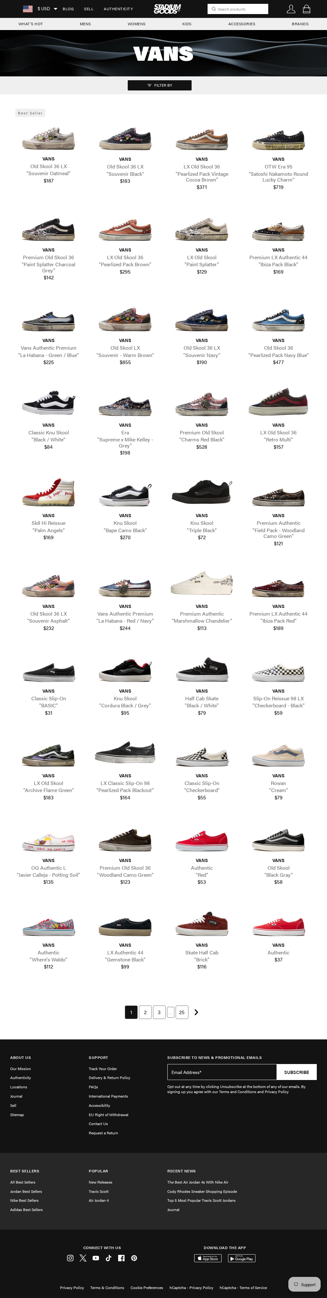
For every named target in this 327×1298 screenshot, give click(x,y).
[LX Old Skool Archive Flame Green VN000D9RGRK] (48, 752)
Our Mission (20, 1068)
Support (98, 1057)
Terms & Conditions (107, 1287)
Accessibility (99, 1105)
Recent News (181, 1171)
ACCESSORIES (241, 24)
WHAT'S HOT (31, 24)
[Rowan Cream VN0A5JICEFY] (278, 752)
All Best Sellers (22, 1182)
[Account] (291, 9)
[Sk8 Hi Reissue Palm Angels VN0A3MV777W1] (48, 492)
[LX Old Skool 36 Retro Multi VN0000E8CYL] (278, 402)
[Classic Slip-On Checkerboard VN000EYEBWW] (202, 752)
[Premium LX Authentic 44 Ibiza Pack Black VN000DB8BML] (278, 226)
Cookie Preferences (147, 1287)
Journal (16, 1096)
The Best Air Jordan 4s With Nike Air (197, 1182)
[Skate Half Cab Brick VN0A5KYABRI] (202, 922)
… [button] (171, 1012)
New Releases (100, 1182)
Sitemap (17, 1114)
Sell (89, 9)
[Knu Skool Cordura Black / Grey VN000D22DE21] (125, 668)
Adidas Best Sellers (26, 1209)
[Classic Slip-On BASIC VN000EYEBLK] (48, 668)
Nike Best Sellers (24, 1200)
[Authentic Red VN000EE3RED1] (202, 837)
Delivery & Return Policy (109, 1077)
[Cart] (306, 9)
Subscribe (296, 1072)
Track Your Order (103, 1068)
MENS (85, 24)
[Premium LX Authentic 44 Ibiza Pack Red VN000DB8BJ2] (278, 583)
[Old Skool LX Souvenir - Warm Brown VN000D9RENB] (125, 317)
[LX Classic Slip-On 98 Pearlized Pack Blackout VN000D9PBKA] (125, 752)
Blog (68, 9)
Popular (98, 1171)
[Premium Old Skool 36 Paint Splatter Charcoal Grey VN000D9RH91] (48, 226)
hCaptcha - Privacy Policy (191, 1287)
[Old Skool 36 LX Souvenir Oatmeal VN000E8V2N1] (48, 135)
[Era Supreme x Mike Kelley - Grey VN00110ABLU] (125, 402)
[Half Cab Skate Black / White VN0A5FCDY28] (202, 668)
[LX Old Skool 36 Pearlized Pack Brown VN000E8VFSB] (125, 226)
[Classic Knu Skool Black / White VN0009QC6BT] (48, 402)
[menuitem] (68, 9)
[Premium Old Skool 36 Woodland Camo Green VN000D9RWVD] (125, 837)
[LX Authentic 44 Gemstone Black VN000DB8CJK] (125, 922)
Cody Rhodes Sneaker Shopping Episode (202, 1191)
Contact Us (98, 1123)
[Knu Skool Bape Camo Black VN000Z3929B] (125, 492)
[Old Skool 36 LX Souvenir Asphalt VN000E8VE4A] (48, 583)
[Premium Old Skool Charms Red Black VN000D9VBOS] (202, 402)
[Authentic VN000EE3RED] (278, 922)
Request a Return (103, 1133)
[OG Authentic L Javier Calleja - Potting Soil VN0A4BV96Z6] (48, 837)
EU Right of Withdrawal (108, 1114)
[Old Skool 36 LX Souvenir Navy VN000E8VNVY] (202, 317)
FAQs (93, 1087)
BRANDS (300, 24)
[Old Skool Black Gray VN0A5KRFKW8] (278, 837)
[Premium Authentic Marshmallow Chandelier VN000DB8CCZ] (202, 583)
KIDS (187, 24)
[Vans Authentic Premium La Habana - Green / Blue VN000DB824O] (48, 317)
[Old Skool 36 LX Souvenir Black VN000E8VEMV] (125, 136)
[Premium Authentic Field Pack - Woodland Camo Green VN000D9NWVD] (278, 492)
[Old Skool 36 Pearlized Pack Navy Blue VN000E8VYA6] (278, 317)
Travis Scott (99, 1191)
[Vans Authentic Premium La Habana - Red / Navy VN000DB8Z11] (125, 583)
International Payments (108, 1096)
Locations (18, 1087)
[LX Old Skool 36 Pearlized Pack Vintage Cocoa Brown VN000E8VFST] (202, 136)
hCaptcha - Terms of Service (243, 1287)
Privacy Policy (72, 1287)
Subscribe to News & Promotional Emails (214, 1057)
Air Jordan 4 (99, 1200)
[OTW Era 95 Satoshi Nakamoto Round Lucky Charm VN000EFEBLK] (278, 136)
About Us (20, 1057)
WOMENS (137, 24)
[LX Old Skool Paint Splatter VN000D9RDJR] (202, 226)
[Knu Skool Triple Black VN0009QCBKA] (202, 492)
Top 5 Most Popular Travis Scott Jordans (201, 1200)
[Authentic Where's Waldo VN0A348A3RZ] (48, 922)
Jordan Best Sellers (26, 1191)
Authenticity (118, 9)
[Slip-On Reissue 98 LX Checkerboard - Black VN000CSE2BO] (278, 668)
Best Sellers (24, 1171)
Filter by (162, 85)
